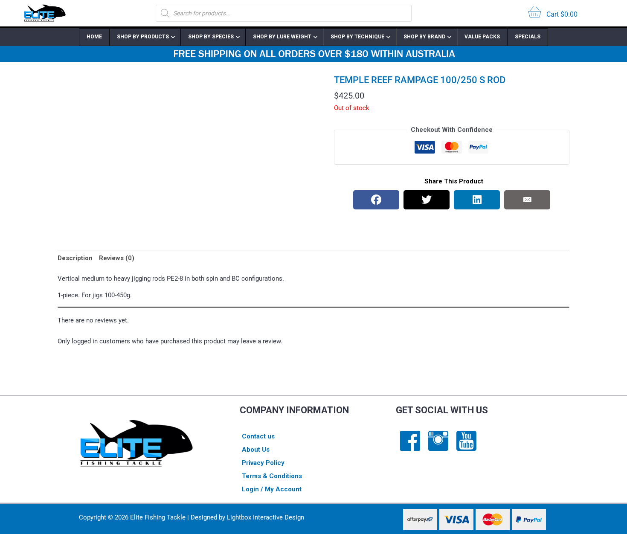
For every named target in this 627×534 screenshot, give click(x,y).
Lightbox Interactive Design (265, 517)
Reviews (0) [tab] (116, 258)
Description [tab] (75, 258)
